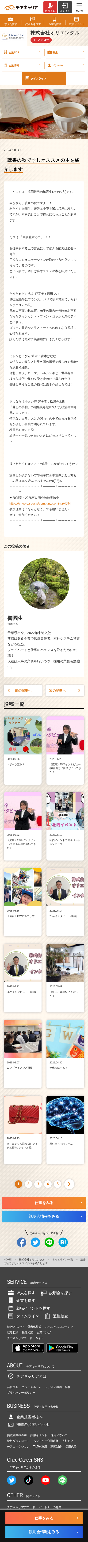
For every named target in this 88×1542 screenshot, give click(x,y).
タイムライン (38, 78)
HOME (7, 1259)
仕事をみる (44, 1203)
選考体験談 (34, 1326)
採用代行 (71, 1446)
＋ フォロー (41, 40)
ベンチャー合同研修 (45, 1441)
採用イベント (38, 1435)
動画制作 (56, 1446)
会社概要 (12, 1387)
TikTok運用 (40, 1446)
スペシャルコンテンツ (59, 1326)
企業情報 (24, 65)
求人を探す (25, 1293)
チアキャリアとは (31, 1376)
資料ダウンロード (18, 1441)
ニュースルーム (32, 1387)
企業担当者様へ (29, 1417)
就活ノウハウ (15, 1326)
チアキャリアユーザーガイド (25, 1338)
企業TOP (24, 52)
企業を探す (25, 1300)
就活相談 (12, 1332)
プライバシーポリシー (21, 1392)
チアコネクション (18, 1446)
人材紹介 (67, 1441)
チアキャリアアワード (21, 1507)
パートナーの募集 (50, 1507)
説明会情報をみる (44, 1216)
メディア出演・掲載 (57, 1387)
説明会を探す (60, 1293)
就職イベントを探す (33, 1308)
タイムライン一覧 (62, 1259)
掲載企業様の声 (17, 1435)
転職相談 (27, 1332)
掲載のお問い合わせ (33, 1424)
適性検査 (60, 1316)
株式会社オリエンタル (32, 1259)
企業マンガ (44, 1332)
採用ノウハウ (59, 1435)
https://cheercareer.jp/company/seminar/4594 (40, 503)
